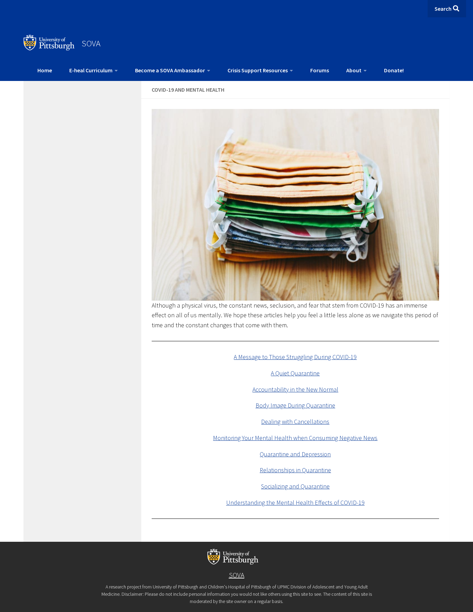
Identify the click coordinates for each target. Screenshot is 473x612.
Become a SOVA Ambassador (170, 70)
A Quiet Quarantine (295, 373)
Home (44, 70)
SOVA (91, 43)
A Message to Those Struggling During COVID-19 (295, 357)
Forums (319, 70)
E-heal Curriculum (91, 70)
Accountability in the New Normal (295, 389)
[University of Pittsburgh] (49, 48)
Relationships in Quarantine (295, 470)
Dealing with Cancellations (295, 422)
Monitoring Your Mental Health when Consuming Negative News (295, 438)
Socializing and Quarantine (295, 486)
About (354, 70)
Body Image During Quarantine (295, 405)
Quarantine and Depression (295, 454)
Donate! (394, 70)
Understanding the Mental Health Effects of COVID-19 (295, 502)
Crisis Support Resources (257, 70)
